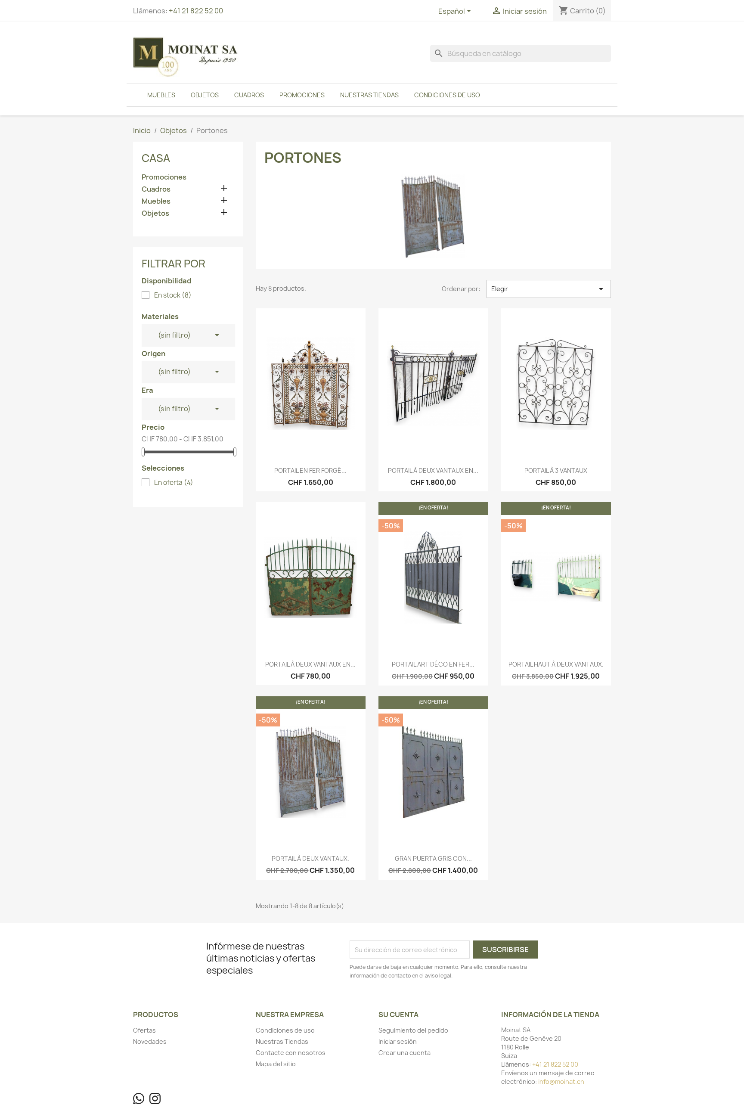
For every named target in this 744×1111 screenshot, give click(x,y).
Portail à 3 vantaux (555, 470)
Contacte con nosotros (291, 1053)
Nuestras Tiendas (369, 95)
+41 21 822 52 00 (196, 11)
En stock (173, 295)
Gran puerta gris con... (433, 858)
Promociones (302, 95)
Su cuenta (398, 1014)
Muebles (161, 95)
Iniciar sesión (397, 1041)
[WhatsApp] (138, 1098)
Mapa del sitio (276, 1064)
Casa (156, 158)
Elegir (548, 289)
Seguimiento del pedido (413, 1030)
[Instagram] (155, 1098)
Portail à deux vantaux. (310, 858)
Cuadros (249, 95)
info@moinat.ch (561, 1081)
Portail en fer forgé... (310, 470)
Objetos (205, 95)
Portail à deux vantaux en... (433, 470)
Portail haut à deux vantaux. (556, 664)
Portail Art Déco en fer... (433, 664)
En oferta (173, 482)
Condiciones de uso (447, 95)
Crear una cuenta (404, 1053)
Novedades (150, 1041)
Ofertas (144, 1030)
